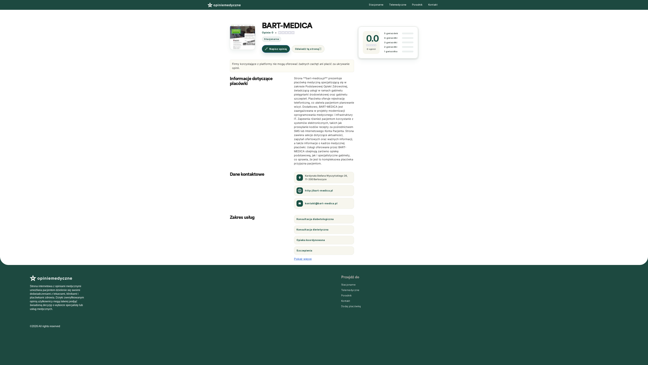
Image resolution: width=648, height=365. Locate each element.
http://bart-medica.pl (319, 190)
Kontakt (433, 4)
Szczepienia (304, 250)
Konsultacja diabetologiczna (315, 219)
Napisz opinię (278, 48)
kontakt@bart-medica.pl (321, 203)
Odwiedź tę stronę (307, 48)
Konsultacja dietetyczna (312, 229)
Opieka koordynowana (310, 240)
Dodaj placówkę (351, 306)
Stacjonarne (376, 4)
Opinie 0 (267, 32)
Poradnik (417, 4)
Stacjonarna (271, 39)
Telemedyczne (397, 4)
